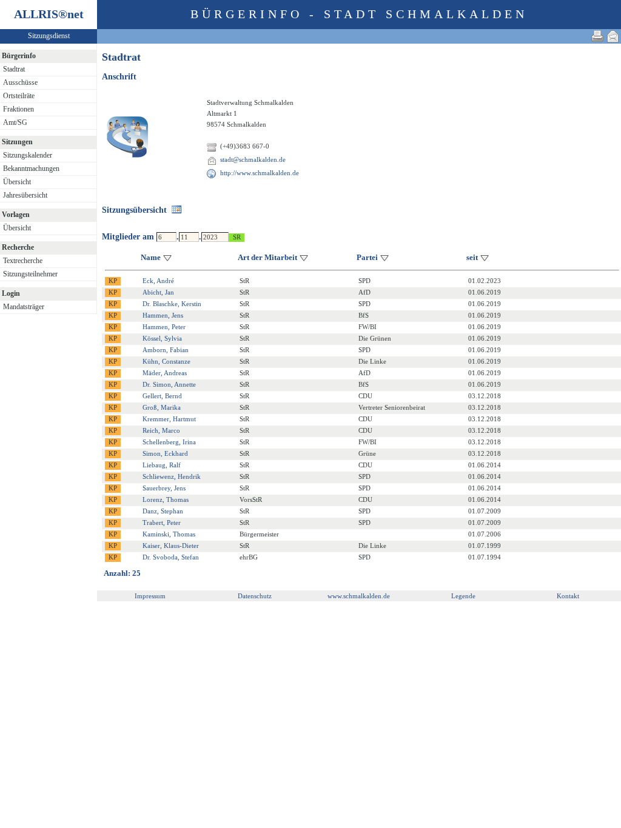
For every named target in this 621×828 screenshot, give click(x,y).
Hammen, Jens (163, 315)
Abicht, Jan (158, 292)
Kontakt (568, 595)
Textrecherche (22, 260)
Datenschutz (255, 595)
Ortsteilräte (19, 96)
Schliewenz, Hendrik (172, 476)
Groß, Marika (162, 407)
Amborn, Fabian (166, 349)
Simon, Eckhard (165, 453)
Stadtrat (14, 69)
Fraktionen (18, 109)
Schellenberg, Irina (169, 442)
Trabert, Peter (162, 522)
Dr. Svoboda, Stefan (171, 557)
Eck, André (158, 280)
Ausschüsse (20, 82)
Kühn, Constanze (166, 361)
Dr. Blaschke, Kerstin (172, 303)
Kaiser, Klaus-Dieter (171, 545)
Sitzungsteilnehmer (30, 274)
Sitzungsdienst (49, 36)
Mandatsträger (23, 306)
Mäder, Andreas (165, 372)
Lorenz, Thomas (166, 499)
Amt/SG (15, 122)
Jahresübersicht (25, 195)
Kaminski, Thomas (169, 534)
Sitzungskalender (27, 155)
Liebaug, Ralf (162, 465)
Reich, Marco (161, 430)
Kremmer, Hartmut (169, 418)
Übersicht (17, 182)
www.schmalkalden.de (358, 595)
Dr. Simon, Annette (169, 384)
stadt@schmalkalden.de (253, 159)
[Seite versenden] (613, 36)
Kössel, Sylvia (162, 338)
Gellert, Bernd (162, 395)
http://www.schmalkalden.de (259, 172)
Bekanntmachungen (31, 168)
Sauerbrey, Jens (164, 488)
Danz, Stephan (163, 511)
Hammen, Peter (164, 326)
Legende (463, 595)
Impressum (150, 595)
